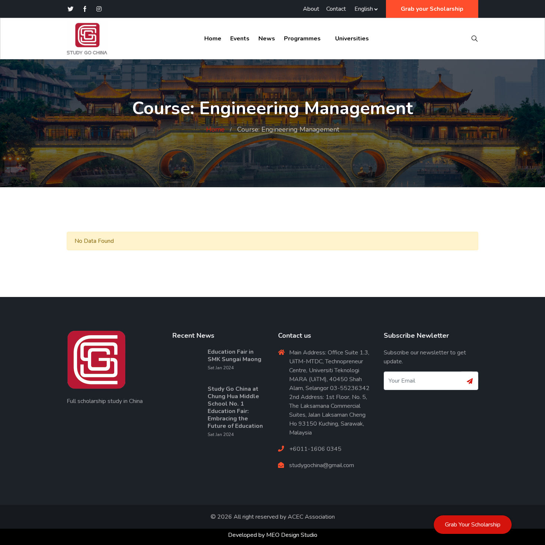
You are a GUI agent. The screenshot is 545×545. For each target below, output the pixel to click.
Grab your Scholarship (432, 9)
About (311, 9)
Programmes (302, 38)
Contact (336, 9)
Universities (352, 38)
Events (240, 38)
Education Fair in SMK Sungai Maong (234, 355)
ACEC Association (311, 517)
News (266, 38)
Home (212, 38)
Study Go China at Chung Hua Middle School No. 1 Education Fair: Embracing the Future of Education (235, 407)
